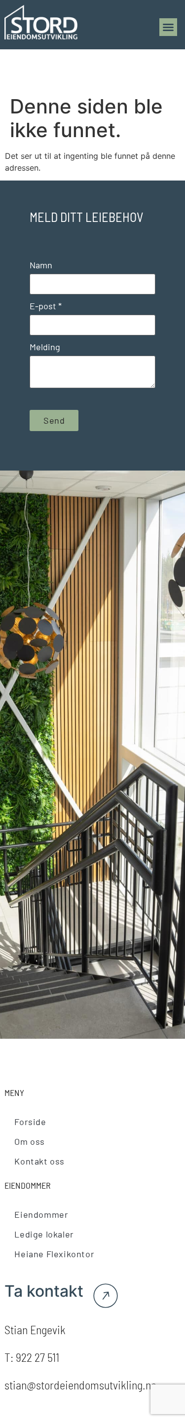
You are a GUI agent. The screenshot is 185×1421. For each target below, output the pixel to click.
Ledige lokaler (44, 1234)
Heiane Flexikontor (54, 1253)
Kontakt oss (39, 1161)
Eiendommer (41, 1214)
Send (54, 420)
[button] (168, 27)
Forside (30, 1121)
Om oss (29, 1141)
